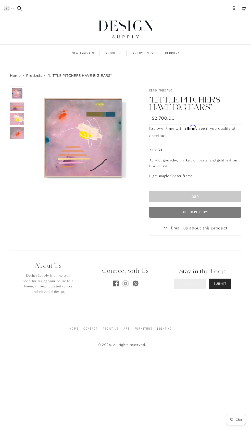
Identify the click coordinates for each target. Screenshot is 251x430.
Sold (195, 196)
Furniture (143, 328)
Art (126, 328)
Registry (172, 53)
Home (15, 75)
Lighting (164, 328)
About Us (111, 328)
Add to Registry (195, 212)
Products (34, 75)
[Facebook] (116, 283)
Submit (220, 283)
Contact (90, 328)
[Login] (234, 8)
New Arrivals (83, 53)
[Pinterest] (135, 283)
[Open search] (19, 8)
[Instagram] (125, 283)
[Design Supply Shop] (125, 29)
